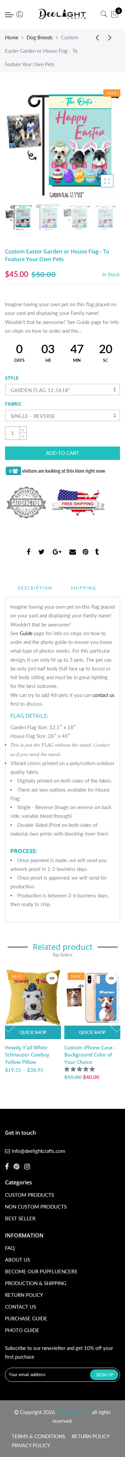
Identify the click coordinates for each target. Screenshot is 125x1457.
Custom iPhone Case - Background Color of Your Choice (90, 1054)
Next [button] (104, 144)
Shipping (83, 588)
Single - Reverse (33, 416)
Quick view (52, 978)
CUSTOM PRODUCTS (29, 1195)
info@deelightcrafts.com (38, 1151)
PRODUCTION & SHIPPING (35, 1283)
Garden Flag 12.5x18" (40, 390)
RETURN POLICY (24, 1295)
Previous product (95, 37)
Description (35, 588)
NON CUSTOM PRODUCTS (36, 1207)
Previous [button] (21, 144)
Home (11, 37)
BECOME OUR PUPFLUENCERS (41, 1271)
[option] (62, 144)
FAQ (10, 1248)
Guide (26, 633)
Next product (111, 37)
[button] (80, 1069)
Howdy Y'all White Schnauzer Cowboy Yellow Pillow (27, 1054)
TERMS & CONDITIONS (38, 1436)
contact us (103, 695)
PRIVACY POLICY (31, 1445)
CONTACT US (20, 1307)
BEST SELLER (20, 1218)
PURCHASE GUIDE (26, 1318)
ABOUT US (17, 1260)
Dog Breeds (40, 37)
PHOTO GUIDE (22, 1330)
